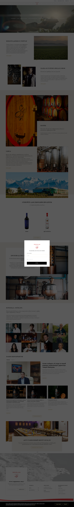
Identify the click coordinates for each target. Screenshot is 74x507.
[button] (58, 504)
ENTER (37, 263)
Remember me (30, 259)
